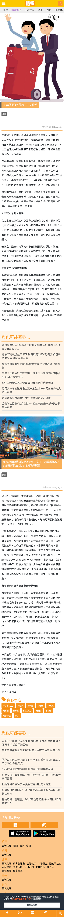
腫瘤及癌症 (55, 863)
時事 (40, 10)
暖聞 (28, 845)
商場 (6, 710)
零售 (31, 705)
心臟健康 (6, 867)
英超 (39, 710)
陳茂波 (27, 710)
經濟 (21, 705)
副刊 (48, 10)
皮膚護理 (6, 870)
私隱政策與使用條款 (21, 899)
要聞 (15, 845)
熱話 (21, 845)
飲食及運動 (19, 863)
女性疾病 (40, 867)
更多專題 (17, 870)
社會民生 (8, 705)
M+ (18, 715)
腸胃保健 (17, 867)
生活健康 (31, 863)
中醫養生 (42, 863)
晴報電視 (16, 10)
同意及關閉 (32, 904)
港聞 (4, 114)
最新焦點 (6, 845)
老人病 (50, 867)
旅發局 (7, 715)
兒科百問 (29, 867)
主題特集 (29, 10)
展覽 (51, 705)
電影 (41, 705)
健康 (5, 10)
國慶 (49, 710)
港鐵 (16, 710)
